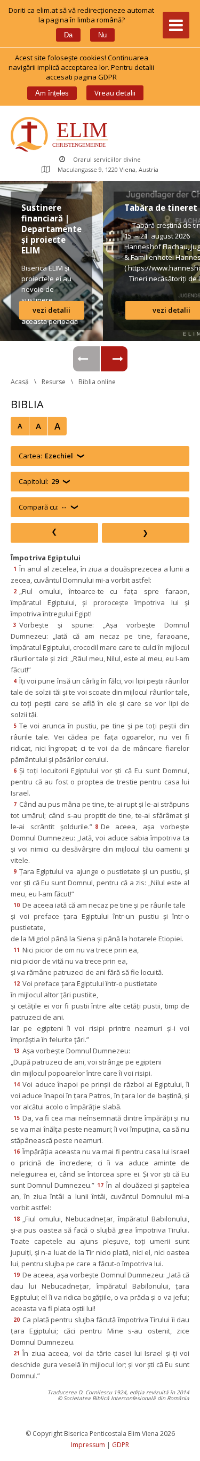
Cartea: (46, 455)
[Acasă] (62, 135)
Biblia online (97, 381)
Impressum (88, 1444)
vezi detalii (51, 310)
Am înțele (52, 93)
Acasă (20, 381)
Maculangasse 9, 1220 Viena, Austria (108, 169)
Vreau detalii (114, 93)
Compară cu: (43, 507)
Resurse (54, 381)
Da (68, 35)
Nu (102, 35)
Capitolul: (39, 481)
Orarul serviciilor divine (107, 159)
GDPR (120, 1444)
